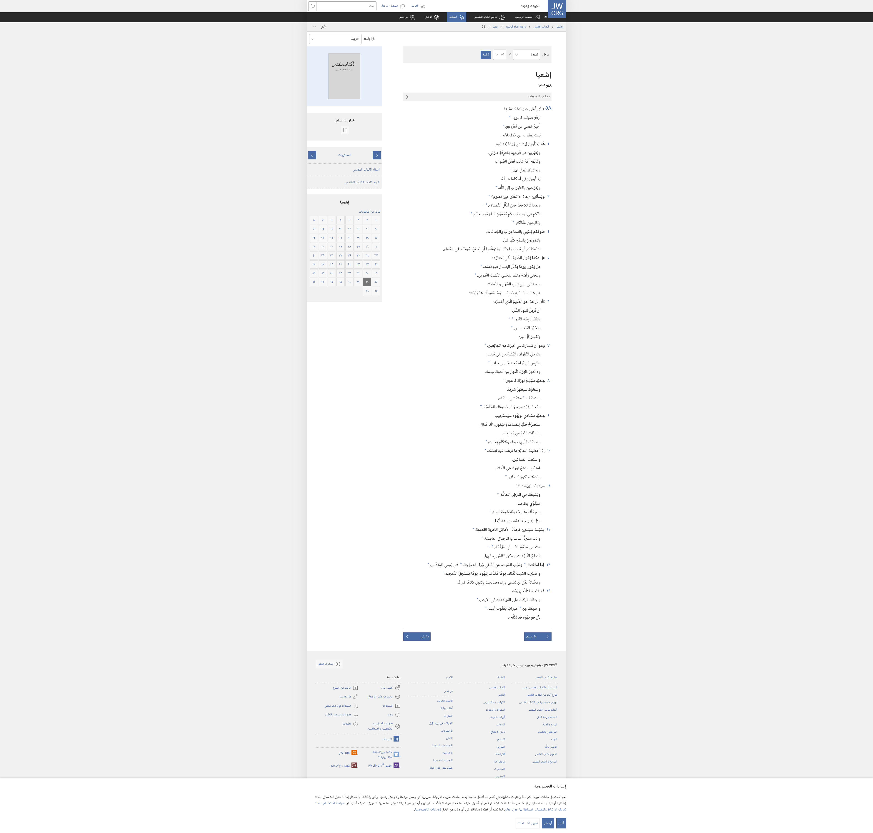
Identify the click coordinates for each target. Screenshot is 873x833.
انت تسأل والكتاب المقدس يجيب (539, 687)
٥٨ (548, 108)
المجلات (500, 724)
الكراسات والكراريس (494, 702)
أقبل (561, 823)
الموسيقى (499, 776)
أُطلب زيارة (447, 708)
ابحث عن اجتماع (345, 688)
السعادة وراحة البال (547, 717)
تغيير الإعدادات (528, 823)
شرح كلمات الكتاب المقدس (362, 182)
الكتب (501, 694)
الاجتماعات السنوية (442, 745)
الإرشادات (499, 754)
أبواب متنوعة (497, 717)
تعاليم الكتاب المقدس (546, 677)
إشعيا (495, 26)
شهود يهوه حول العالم (441, 767)
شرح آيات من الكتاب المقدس (542, 694)
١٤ (548, 591)
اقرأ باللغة (369, 39)
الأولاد (554, 739)
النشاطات (448, 753)
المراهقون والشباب (547, 732)
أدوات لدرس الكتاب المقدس (542, 709)
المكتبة (559, 26)
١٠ (548, 451)
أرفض (548, 823)
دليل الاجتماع (497, 732)
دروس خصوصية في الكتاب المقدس (538, 702)
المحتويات (344, 155)
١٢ (548, 530)
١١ (548, 486)
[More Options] (314, 26)
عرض (545, 55)
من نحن (448, 691)
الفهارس (500, 747)
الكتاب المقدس (541, 26)
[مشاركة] (324, 26)
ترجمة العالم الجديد (516, 26)
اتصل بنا (448, 716)
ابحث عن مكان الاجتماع (383, 697)
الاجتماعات (447, 730)
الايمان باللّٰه (551, 747)
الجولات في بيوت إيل (441, 723)
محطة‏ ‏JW (499, 761)
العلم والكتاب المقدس (546, 754)
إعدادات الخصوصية (428, 810)
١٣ (548, 565)
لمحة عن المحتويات (369, 211)
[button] (489, 17)
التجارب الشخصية (443, 760)
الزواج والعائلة (549, 724)
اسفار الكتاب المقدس (366, 170)
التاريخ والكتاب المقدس (544, 761)
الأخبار (449, 677)
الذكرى (449, 738)
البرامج (501, 739)
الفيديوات (499, 769)
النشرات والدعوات (495, 709)
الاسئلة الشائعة (445, 701)
